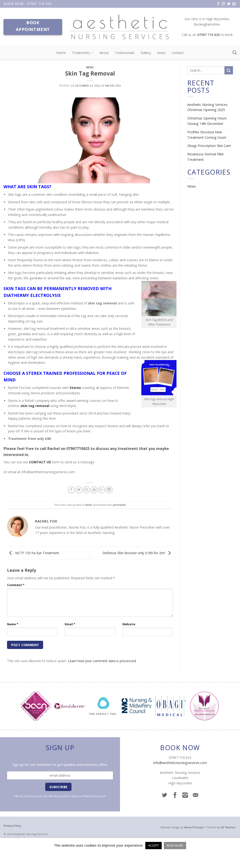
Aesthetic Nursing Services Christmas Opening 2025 (207, 107)
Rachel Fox (113, 85)
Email (70, 624)
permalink (119, 505)
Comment (15, 585)
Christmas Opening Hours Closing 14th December (207, 121)
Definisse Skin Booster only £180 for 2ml (134, 553)
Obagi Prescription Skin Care (209, 145)
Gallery (146, 52)
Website (128, 624)
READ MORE (175, 845)
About (104, 52)
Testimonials (125, 52)
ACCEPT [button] (153, 845)
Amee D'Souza (193, 827)
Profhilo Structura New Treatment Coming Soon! (206, 135)
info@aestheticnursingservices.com (180, 762)
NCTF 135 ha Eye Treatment (36, 553)
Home (61, 52)
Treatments (81, 52)
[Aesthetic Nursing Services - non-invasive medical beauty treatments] (120, 27)
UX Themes (228, 827)
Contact (178, 52)
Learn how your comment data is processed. (102, 661)
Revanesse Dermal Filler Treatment (205, 157)
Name (12, 624)
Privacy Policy (90, 796)
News (161, 52)
